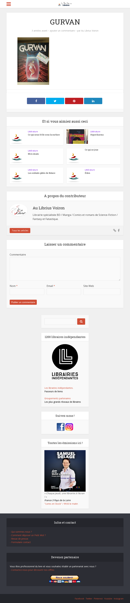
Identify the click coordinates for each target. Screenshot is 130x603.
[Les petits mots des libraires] (65, 4)
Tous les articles (20, 230)
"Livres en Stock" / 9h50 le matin (61, 503)
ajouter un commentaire (62, 30)
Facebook (79, 598)
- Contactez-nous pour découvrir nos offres (32, 569)
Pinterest (98, 598)
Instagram (119, 598)
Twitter (89, 598)
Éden (87, 173)
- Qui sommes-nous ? (21, 531)
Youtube (108, 598)
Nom (14, 286)
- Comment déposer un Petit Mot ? (28, 535)
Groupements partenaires (57, 398)
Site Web (88, 286)
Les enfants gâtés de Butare (41, 173)
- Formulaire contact (20, 542)
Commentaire (18, 254)
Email (51, 286)
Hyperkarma (97, 134)
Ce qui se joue (91, 149)
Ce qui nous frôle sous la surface (44, 134)
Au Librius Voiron (89, 30)
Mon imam (33, 153)
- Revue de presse (19, 538)
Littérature (33, 131)
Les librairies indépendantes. (58, 387)
